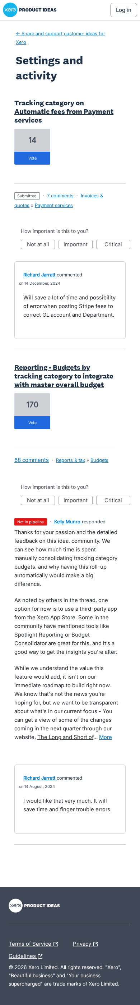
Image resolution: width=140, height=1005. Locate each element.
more (105, 737)
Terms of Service (31, 943)
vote (32, 158)
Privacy (83, 943)
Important (78, 245)
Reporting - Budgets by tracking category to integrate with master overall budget (63, 376)
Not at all (41, 245)
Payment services (54, 205)
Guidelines (27, 955)
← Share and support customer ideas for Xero (60, 38)
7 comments (60, 195)
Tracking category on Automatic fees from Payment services (63, 111)
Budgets (99, 460)
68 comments (31, 459)
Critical (117, 245)
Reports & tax (70, 460)
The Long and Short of (65, 737)
